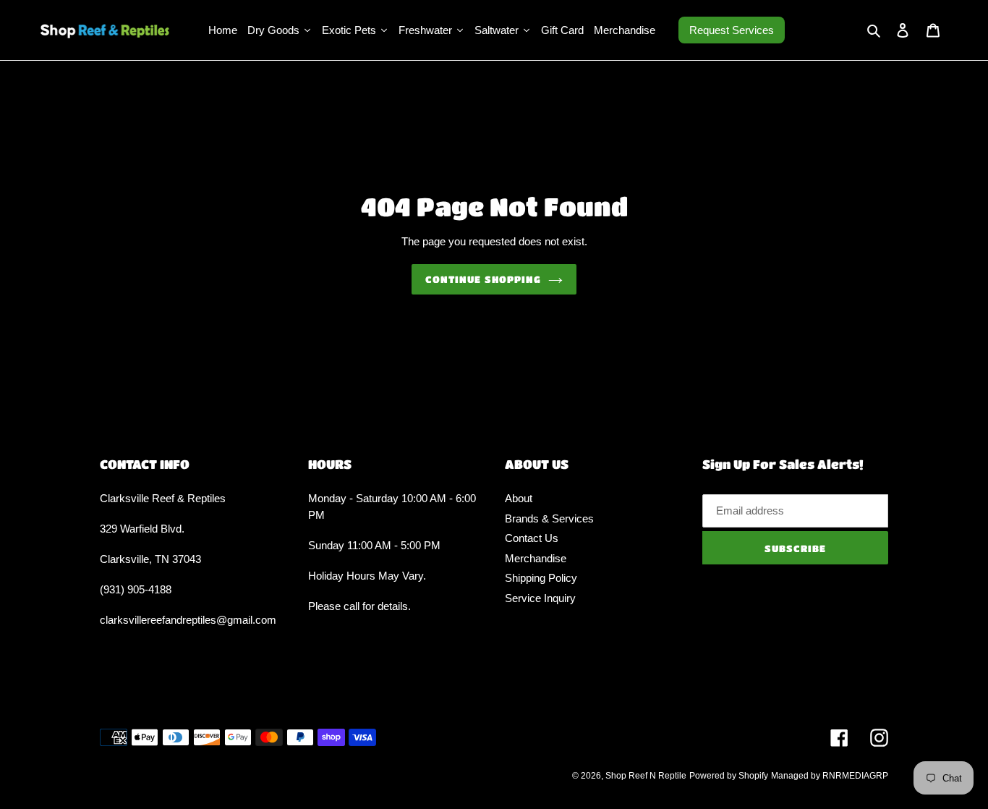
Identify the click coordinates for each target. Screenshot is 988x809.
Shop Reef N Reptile (645, 776)
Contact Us (531, 538)
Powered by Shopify (728, 776)
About (518, 498)
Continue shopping (483, 279)
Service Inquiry (540, 598)
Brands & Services (549, 518)
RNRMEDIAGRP (855, 776)
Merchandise (535, 558)
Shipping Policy (541, 578)
